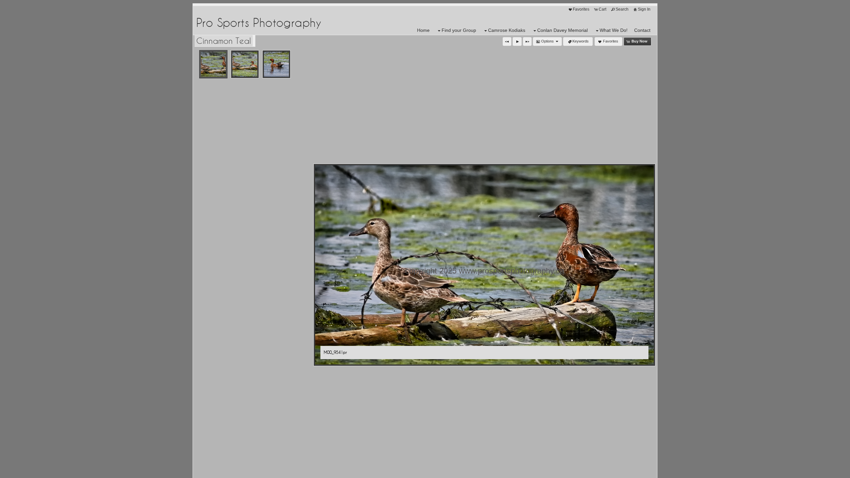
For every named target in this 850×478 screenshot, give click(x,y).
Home (423, 30)
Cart (602, 9)
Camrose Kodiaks (506, 30)
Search (622, 9)
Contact (642, 30)
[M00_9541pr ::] (213, 64)
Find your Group (459, 30)
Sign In (644, 9)
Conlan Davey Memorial (562, 30)
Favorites (581, 9)
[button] (507, 41)
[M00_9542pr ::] (244, 64)
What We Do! (614, 30)
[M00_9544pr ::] (276, 64)
